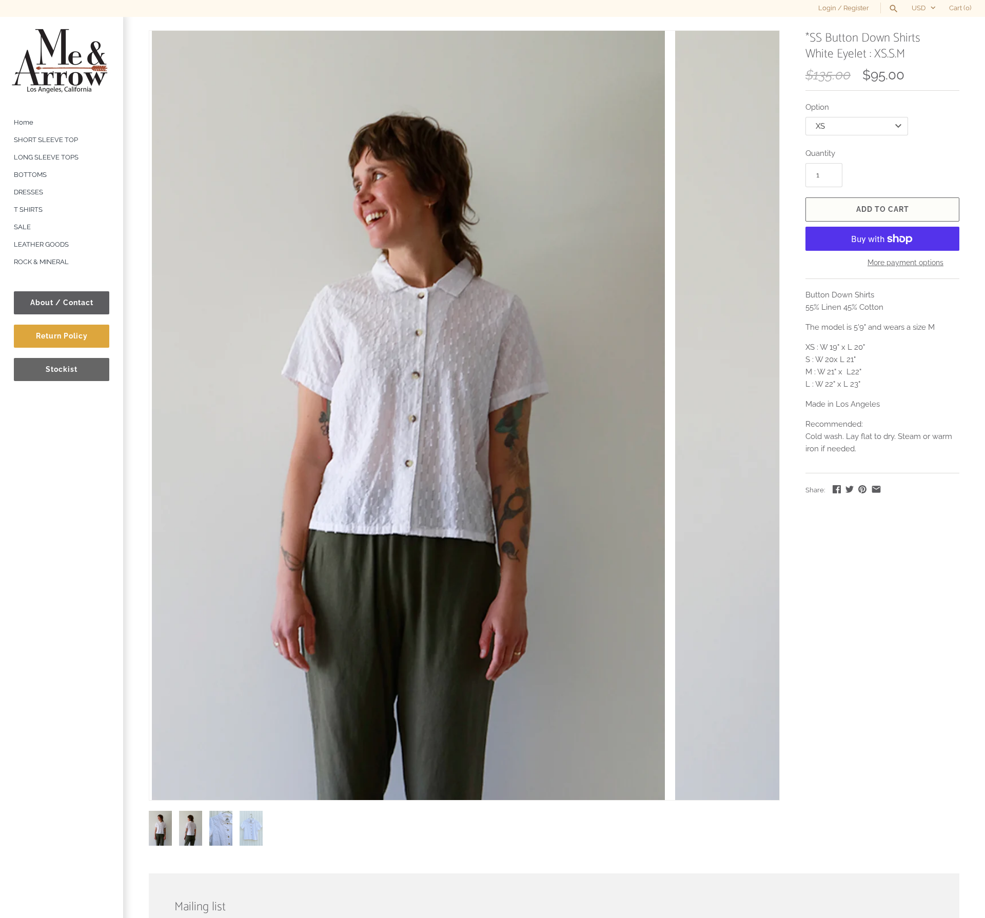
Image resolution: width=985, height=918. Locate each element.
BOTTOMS (30, 174)
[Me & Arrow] (61, 60)
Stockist (61, 369)
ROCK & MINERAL (41, 262)
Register (856, 8)
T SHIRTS (28, 209)
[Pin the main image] (862, 489)
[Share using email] (876, 489)
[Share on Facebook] (837, 489)
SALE (22, 227)
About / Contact (61, 302)
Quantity (820, 153)
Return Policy (62, 336)
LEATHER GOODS (41, 244)
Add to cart (882, 209)
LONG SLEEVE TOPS (46, 157)
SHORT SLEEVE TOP (46, 140)
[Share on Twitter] (849, 489)
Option (817, 107)
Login (827, 8)
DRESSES (28, 192)
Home (23, 122)
